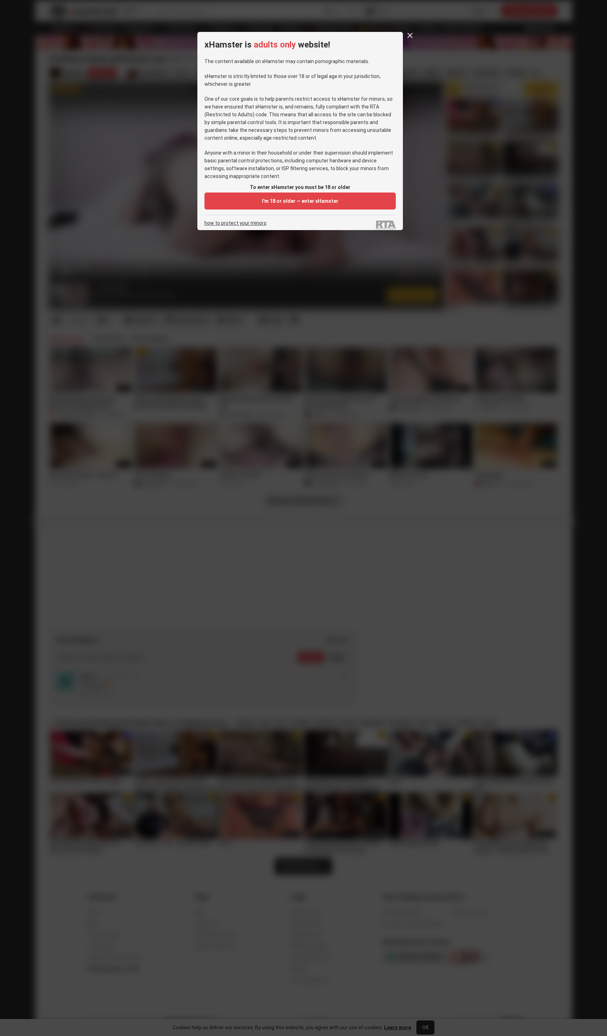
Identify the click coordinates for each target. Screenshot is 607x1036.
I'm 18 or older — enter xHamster (300, 201)
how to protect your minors (235, 223)
